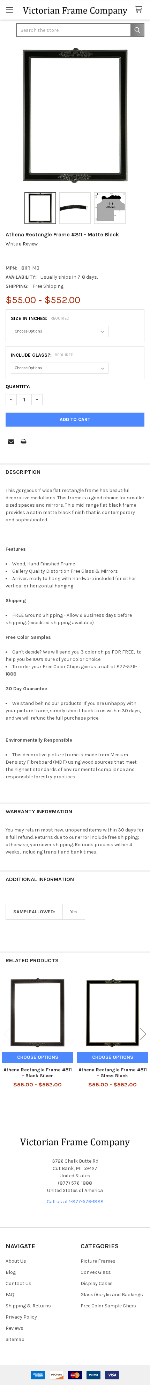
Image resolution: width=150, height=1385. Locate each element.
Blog (11, 1272)
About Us (16, 1261)
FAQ (10, 1295)
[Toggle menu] (9, 9)
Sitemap (15, 1339)
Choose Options (37, 1057)
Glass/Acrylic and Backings (112, 1295)
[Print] (23, 441)
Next (143, 1033)
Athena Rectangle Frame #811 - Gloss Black (112, 1073)
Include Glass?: (42, 355)
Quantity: (18, 387)
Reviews (14, 1328)
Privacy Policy (21, 1317)
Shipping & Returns (28, 1306)
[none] (75, 115)
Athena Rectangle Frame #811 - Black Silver (37, 1073)
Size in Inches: (40, 318)
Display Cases (97, 1283)
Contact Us (18, 1283)
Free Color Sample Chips (108, 1306)
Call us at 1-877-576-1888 (75, 1202)
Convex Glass (96, 1272)
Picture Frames (98, 1261)
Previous (7, 1033)
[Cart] (140, 9)
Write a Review (22, 244)
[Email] (11, 441)
